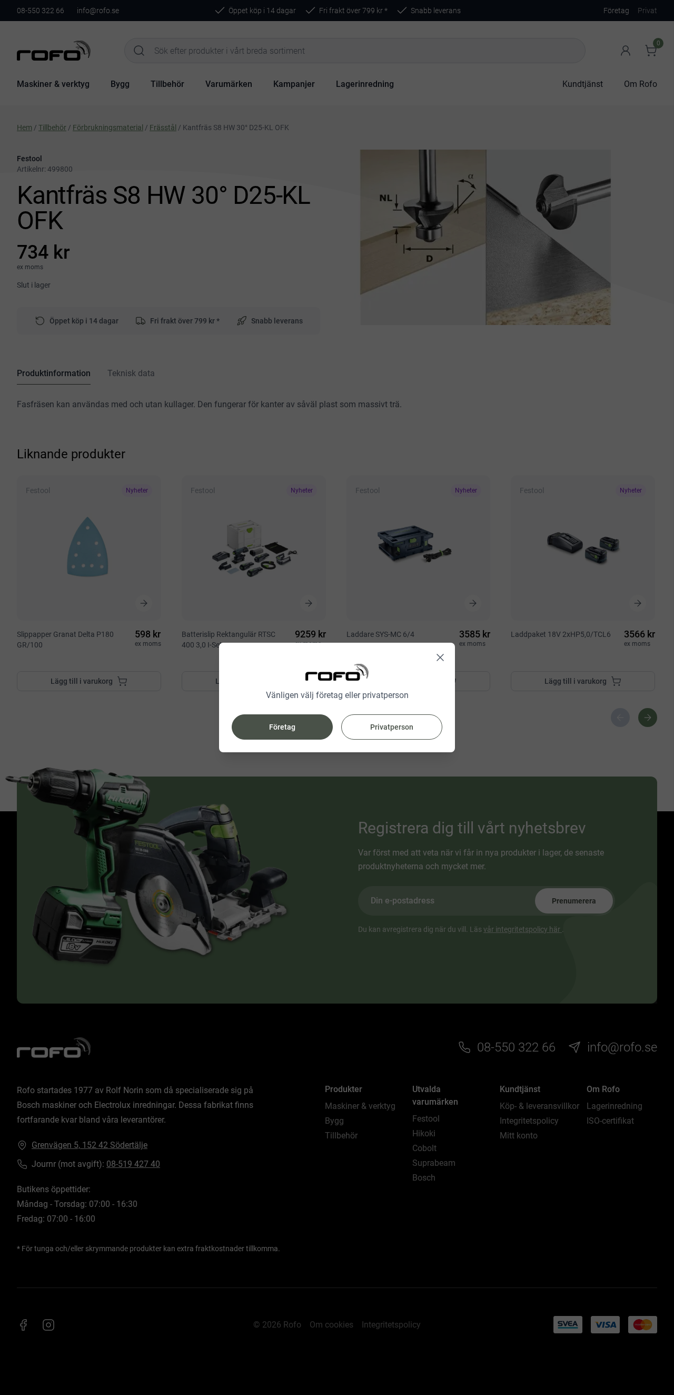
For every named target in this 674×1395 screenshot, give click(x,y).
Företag (282, 727)
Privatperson (391, 727)
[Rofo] (337, 672)
